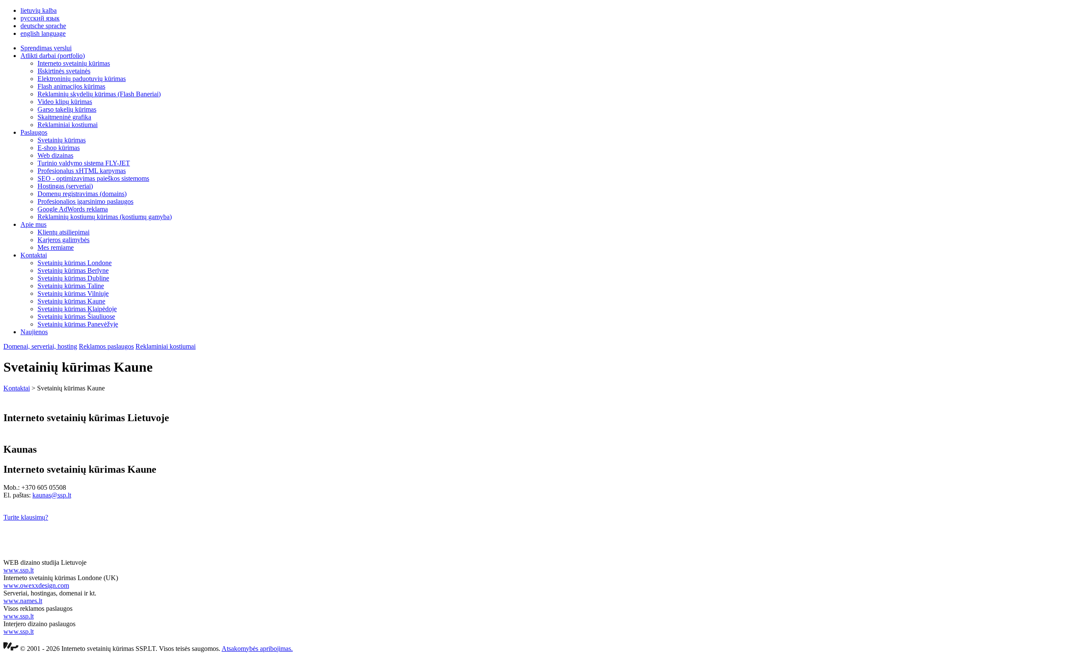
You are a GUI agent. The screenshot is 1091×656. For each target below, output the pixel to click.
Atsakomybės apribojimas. (257, 648)
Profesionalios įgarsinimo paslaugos (85, 201)
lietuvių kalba (38, 10)
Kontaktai (33, 255)
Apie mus (33, 224)
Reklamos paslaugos (106, 346)
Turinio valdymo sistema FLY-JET (84, 163)
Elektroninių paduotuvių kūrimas (82, 78)
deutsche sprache (43, 25)
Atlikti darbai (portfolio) (52, 55)
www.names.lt (22, 600)
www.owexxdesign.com (36, 585)
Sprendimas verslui (46, 48)
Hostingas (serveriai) (65, 186)
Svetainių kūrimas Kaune (71, 301)
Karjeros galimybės (63, 239)
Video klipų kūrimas (65, 101)
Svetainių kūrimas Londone (75, 262)
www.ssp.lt (18, 570)
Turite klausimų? (25, 517)
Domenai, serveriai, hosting (40, 346)
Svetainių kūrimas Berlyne (73, 270)
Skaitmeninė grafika (64, 117)
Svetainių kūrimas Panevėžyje (78, 324)
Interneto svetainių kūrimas (74, 63)
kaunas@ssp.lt (51, 495)
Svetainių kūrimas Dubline (73, 278)
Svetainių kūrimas (62, 140)
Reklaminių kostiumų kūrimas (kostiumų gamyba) (105, 216)
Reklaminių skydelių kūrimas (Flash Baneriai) (99, 94)
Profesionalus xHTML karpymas (82, 170)
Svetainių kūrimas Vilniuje (73, 293)
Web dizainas (55, 155)
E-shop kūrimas (59, 147)
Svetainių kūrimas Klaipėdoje (77, 308)
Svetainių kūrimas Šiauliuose (76, 316)
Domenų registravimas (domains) (82, 193)
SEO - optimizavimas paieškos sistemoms (93, 178)
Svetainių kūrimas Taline (71, 285)
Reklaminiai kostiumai (68, 124)
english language (43, 33)
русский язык (40, 18)
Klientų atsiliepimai (63, 232)
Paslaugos (33, 132)
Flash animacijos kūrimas (71, 86)
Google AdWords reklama (73, 209)
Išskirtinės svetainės (64, 71)
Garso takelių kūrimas (67, 109)
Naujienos (34, 331)
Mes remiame (56, 247)
